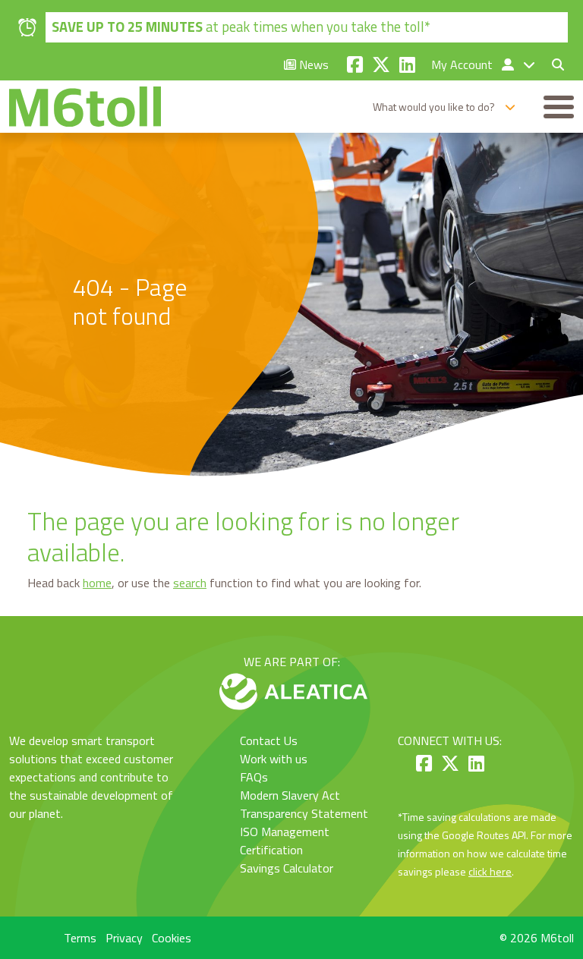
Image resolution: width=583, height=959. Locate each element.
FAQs (254, 777)
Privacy (124, 938)
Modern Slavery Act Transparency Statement (304, 804)
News (312, 64)
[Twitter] (381, 64)
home (97, 583)
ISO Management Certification (284, 840)
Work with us (273, 759)
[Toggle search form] (552, 64)
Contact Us (269, 740)
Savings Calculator (286, 868)
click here (490, 871)
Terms (80, 938)
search (189, 583)
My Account (463, 64)
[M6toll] (85, 106)
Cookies (171, 938)
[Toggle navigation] (559, 107)
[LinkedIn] (407, 64)
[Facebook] (355, 64)
